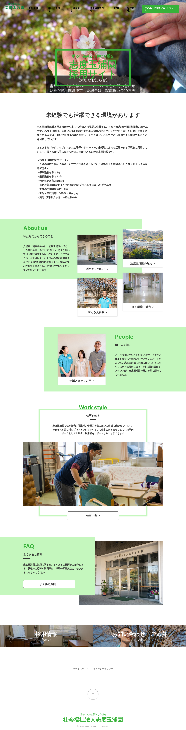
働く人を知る (54, 9)
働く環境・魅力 (141, 306)
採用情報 (131, 9)
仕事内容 (91, 515)
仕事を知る (75, 9)
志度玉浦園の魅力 (141, 263)
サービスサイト (80, 668)
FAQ (116, 8)
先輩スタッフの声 (80, 380)
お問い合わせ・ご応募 (139, 636)
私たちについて (96, 268)
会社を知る (33, 9)
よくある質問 (48, 584)
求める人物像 (96, 312)
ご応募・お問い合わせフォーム (160, 9)
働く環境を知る (97, 9)
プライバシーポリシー (102, 668)
